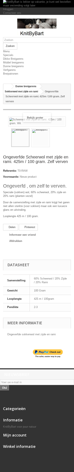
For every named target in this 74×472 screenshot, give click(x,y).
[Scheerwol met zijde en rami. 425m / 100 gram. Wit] (20, 138)
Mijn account (15, 435)
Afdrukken (15, 241)
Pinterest (29, 227)
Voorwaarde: (11, 176)
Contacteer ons (12, 12)
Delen (11, 227)
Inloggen (8, 9)
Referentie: (10, 170)
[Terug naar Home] (7, 86)
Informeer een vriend (22, 234)
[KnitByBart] (37, 27)
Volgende (53, 138)
